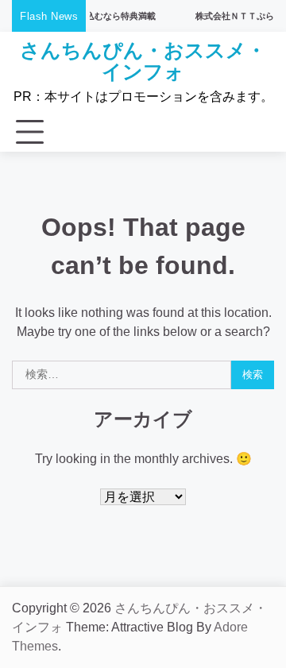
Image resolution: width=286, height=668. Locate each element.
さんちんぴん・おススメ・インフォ (143, 61)
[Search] (254, 133)
